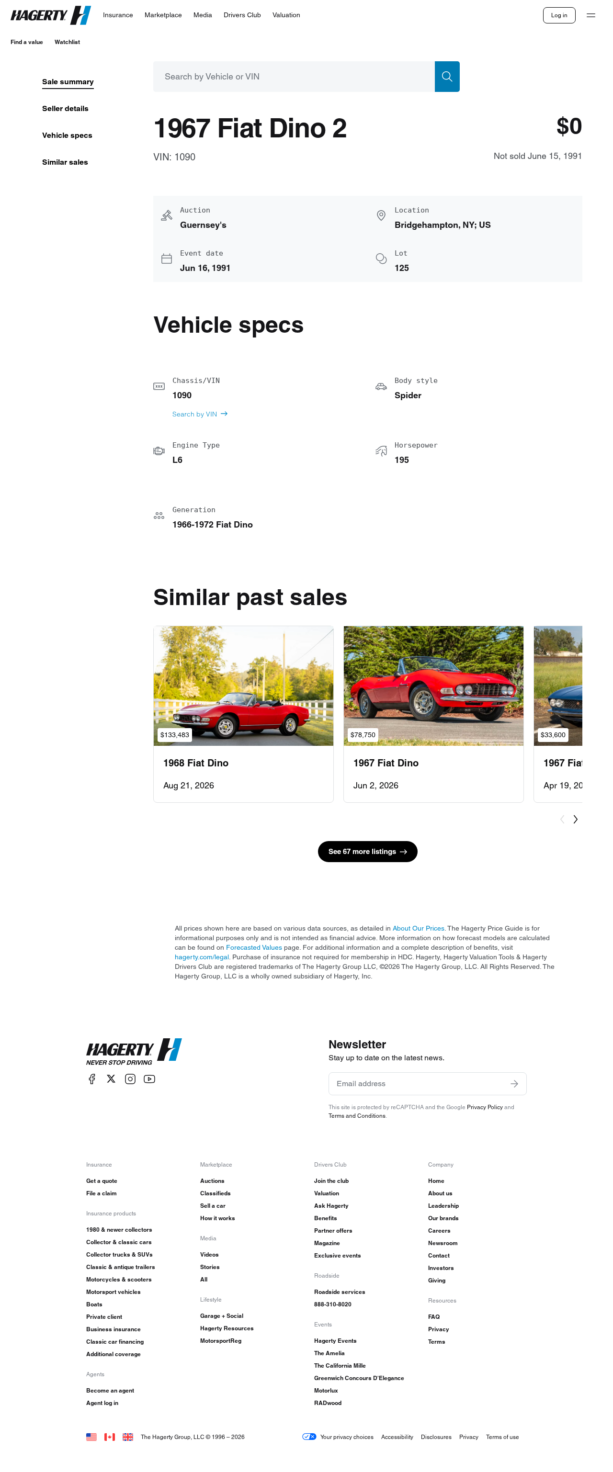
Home (436, 1181)
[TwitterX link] (111, 1079)
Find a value (27, 42)
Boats (94, 1304)
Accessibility (397, 1437)
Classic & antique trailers (120, 1267)
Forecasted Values (254, 947)
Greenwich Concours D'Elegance (359, 1378)
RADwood (327, 1403)
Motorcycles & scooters (119, 1279)
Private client (104, 1317)
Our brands (443, 1218)
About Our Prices (418, 928)
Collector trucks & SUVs (119, 1254)
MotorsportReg (220, 1340)
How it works (217, 1218)
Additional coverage (113, 1354)
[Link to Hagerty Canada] (109, 1437)
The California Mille (340, 1365)
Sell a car (213, 1205)
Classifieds (215, 1193)
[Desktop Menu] (591, 15)
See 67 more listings (362, 851)
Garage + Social (221, 1316)
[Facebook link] (92, 1079)
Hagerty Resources (227, 1328)
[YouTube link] (149, 1079)
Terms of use (502, 1437)
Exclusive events (337, 1255)
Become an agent (110, 1390)
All (203, 1279)
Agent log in (102, 1403)
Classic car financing (115, 1341)
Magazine (327, 1243)
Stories (210, 1267)
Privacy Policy (485, 1107)
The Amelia (329, 1353)
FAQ (434, 1317)
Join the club (331, 1181)
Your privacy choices (347, 1437)
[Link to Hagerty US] (91, 1437)
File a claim (101, 1193)
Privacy (438, 1329)
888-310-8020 (333, 1304)
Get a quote (101, 1181)
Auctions (212, 1181)
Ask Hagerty (331, 1205)
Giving (436, 1280)
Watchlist (67, 42)
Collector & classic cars (119, 1242)
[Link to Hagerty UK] (128, 1437)
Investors (441, 1268)
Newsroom (443, 1243)
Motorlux (326, 1390)
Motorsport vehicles (113, 1292)
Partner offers (333, 1230)
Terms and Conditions (357, 1115)
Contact (439, 1255)
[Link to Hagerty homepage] (134, 1051)
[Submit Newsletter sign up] (514, 1083)
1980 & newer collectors (119, 1229)
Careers (439, 1230)
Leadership (443, 1205)
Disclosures (436, 1437)
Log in (559, 15)
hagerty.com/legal (202, 957)
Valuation (326, 1193)
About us (440, 1193)
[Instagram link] (130, 1079)
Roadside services (339, 1292)
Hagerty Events (335, 1340)
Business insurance (113, 1329)
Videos (209, 1254)
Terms (436, 1341)
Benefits (325, 1218)
